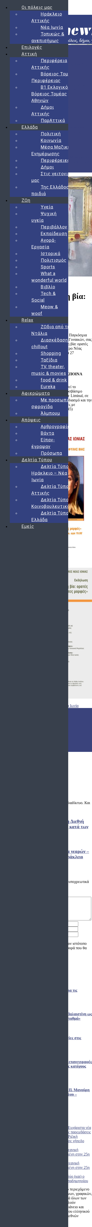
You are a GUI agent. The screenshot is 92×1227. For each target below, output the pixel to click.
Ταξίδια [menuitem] (49, 360)
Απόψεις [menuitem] (31, 419)
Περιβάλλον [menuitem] (54, 226)
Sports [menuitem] (48, 266)
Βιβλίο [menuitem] (48, 286)
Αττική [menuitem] (29, 53)
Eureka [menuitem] (48, 386)
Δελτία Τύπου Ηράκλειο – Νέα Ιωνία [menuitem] (51, 473)
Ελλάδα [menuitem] (30, 127)
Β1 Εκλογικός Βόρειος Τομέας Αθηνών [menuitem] (51, 94)
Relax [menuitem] (27, 320)
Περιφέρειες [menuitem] (55, 160)
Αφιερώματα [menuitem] (36, 393)
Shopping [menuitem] (51, 353)
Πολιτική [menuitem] (51, 133)
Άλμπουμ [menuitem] (50, 413)
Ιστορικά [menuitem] (50, 253)
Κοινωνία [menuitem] (51, 140)
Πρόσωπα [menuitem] (51, 453)
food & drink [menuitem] (54, 379)
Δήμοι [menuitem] (47, 167)
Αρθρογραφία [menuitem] (55, 426)
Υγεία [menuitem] (47, 206)
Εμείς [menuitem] (28, 526)
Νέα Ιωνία (70, 706)
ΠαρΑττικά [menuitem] (53, 120)
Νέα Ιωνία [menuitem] (52, 27)
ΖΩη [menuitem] (26, 200)
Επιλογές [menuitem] (32, 47)
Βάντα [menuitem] (47, 433)
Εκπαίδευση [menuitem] (54, 233)
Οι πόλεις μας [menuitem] (37, 7)
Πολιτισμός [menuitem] (53, 260)
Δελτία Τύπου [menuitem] (37, 459)
